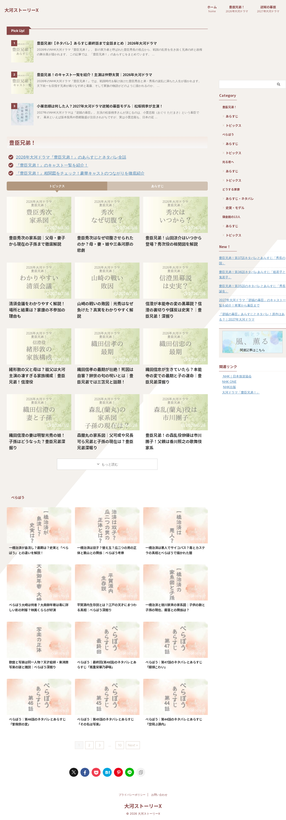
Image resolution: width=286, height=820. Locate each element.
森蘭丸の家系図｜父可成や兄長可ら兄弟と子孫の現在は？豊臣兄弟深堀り (105, 441)
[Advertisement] (252, 50)
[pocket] (96, 772)
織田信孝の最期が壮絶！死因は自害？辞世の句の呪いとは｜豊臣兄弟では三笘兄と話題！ (105, 375)
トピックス (57, 186)
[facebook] (84, 772)
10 (120, 745)
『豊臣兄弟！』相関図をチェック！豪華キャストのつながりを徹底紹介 (80, 173)
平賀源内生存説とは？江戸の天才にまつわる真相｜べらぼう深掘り (107, 607)
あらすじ (157, 186)
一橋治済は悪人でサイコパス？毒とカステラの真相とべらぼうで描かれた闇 (175, 550)
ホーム (212, 9)
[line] (129, 772)
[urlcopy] (140, 772)
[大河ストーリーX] (107, 772)
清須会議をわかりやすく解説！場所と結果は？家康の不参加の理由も (37, 309)
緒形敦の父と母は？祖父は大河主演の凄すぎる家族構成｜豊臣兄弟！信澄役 (37, 375)
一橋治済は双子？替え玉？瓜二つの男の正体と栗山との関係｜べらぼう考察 (107, 550)
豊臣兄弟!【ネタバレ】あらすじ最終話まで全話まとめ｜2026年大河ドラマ (97, 43)
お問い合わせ (159, 794)
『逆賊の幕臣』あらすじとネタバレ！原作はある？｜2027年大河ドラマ (252, 316)
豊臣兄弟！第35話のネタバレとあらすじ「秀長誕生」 (252, 288)
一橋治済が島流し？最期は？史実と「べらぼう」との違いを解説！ (38, 550)
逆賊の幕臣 (268, 9)
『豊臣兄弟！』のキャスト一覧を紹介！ (52, 165)
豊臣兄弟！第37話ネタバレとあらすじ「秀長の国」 (252, 260)
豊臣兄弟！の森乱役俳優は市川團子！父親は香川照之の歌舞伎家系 (173, 441)
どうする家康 (231, 189)
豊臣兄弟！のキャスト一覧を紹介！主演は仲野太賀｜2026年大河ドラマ (94, 74)
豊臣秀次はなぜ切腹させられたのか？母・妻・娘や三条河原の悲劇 (105, 244)
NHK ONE (229, 381)
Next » (133, 745)
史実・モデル (235, 207)
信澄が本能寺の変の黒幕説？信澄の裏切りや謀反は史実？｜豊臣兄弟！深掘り (173, 309)
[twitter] (73, 772)
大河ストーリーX (21, 10)
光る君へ (228, 162)
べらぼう (228, 134)
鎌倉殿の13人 (231, 217)
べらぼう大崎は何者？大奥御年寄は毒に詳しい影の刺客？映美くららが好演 (38, 607)
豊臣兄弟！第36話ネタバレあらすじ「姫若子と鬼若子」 (252, 274)
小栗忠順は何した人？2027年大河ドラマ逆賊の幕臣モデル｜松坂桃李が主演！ (100, 106)
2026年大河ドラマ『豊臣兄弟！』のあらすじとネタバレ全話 (71, 157)
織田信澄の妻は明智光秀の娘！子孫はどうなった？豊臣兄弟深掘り (37, 441)
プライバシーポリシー (132, 794)
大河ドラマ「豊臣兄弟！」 (241, 392)
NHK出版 (229, 387)
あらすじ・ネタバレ (240, 198)
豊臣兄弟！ (237, 9)
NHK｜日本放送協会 (237, 376)
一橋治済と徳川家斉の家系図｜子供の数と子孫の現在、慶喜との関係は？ (175, 607)
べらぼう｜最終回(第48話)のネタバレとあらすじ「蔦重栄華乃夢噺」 (106, 664)
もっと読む (109, 464)
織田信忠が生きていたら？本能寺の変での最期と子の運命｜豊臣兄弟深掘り (173, 375)
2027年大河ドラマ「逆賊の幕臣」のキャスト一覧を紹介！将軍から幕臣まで (252, 302)
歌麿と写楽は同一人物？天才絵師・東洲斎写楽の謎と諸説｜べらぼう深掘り (38, 664)
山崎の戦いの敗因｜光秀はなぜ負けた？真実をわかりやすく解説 (105, 309)
